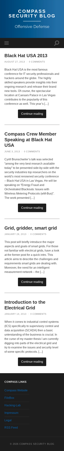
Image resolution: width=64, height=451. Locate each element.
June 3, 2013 (12, 151)
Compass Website (16, 390)
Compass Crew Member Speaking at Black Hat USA (30, 139)
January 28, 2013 (15, 234)
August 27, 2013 (14, 62)
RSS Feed (11, 427)
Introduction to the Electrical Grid (24, 304)
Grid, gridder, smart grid (30, 228)
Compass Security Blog (32, 14)
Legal (8, 420)
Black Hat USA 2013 (25, 55)
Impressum (11, 412)
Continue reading (32, 113)
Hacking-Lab (12, 405)
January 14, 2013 (15, 314)
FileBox (9, 397)
